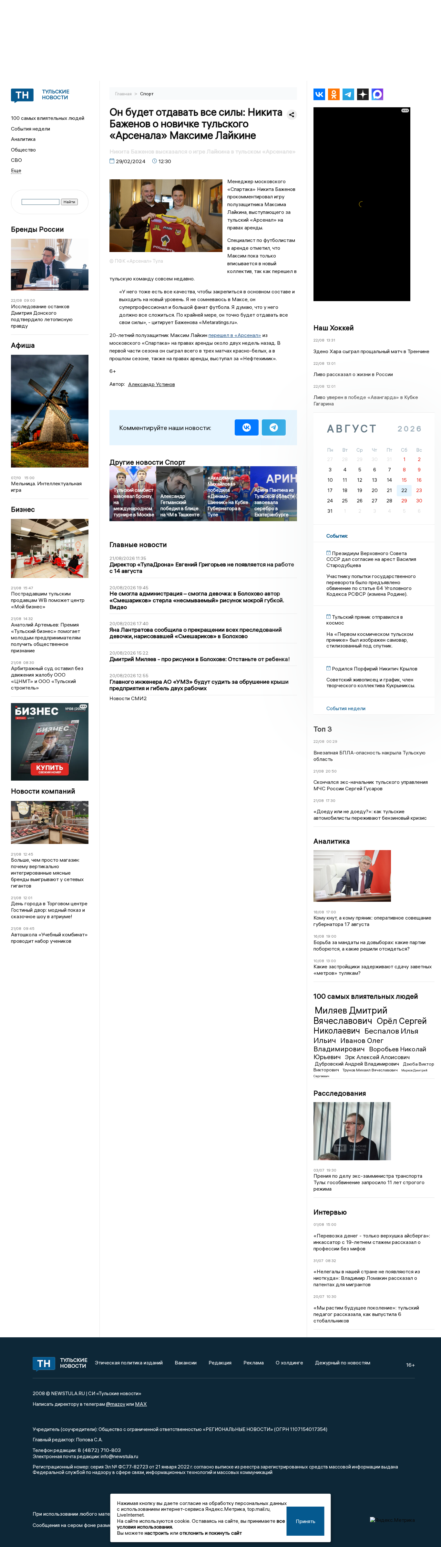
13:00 (331, 960)
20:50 (331, 771)
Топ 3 (322, 728)
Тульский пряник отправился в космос (364, 620)
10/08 (318, 960)
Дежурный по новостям (342, 1362)
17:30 (330, 800)
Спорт (147, 94)
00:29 (331, 741)
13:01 (330, 363)
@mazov (115, 1404)
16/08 (318, 936)
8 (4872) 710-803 (99, 1450)
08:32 (330, 1260)
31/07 (318, 1260)
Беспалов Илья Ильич (365, 1035)
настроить (157, 1533)
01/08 (318, 1224)
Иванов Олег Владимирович (348, 1044)
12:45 (28, 854)
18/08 (318, 912)
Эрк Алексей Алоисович (377, 1057)
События (336, 535)
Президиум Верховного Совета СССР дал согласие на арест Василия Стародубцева (371, 559)
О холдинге (289, 1362)
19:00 (331, 936)
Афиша (23, 345)
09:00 (29, 300)
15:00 (29, 477)
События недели (30, 128)
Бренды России (37, 229)
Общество (23, 149)
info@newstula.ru (119, 1456)
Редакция (220, 1362)
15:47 (28, 587)
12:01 (27, 897)
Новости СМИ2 (128, 698)
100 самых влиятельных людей (47, 118)
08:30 (28, 662)
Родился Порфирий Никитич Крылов (374, 668)
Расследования (339, 1093)
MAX (141, 1404)
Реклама (253, 1362)
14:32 (28, 618)
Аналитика (23, 139)
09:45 (29, 928)
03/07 (318, 1170)
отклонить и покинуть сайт (210, 1533)
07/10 (16, 477)
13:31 (330, 340)
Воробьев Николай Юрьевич (369, 1053)
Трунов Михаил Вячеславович (371, 1070)
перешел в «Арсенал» (235, 335)
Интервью (330, 1211)
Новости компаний (43, 791)
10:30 (331, 1296)
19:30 (331, 1170)
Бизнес (23, 509)
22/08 (16, 300)
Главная (124, 94)
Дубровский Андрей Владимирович (357, 1063)
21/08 (16, 587)
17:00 (331, 912)
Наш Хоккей (333, 327)
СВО (16, 160)
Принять (305, 1521)
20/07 (318, 1296)
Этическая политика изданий (129, 1362)
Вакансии (186, 1362)
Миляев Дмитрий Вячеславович (350, 1015)
